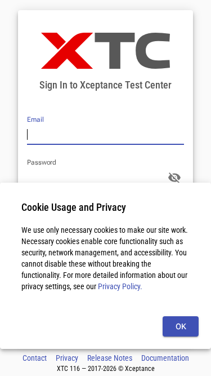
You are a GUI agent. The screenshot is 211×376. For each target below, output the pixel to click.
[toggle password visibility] (174, 177)
